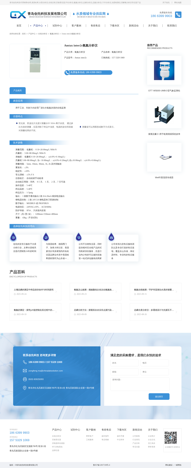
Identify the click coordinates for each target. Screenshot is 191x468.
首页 (19, 25)
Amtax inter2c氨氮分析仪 (70, 34)
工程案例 (89, 440)
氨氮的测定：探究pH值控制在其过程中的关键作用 (34, 311)
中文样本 (120, 440)
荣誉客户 (89, 436)
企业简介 (151, 436)
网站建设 (168, 465)
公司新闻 (136, 436)
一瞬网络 (177, 465)
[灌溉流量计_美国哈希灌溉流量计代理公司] (164, 113)
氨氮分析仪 (54, 34)
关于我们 (153, 25)
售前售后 (95, 25)
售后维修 (105, 440)
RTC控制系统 (57, 447)
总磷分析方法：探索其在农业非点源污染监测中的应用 (94, 311)
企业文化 (151, 440)
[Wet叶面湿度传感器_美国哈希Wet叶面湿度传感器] (164, 157)
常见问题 (136, 447)
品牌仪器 (55, 450)
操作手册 (120, 436)
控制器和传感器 (58, 443)
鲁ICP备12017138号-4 (101, 465)
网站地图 (177, 2)
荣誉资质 (151, 447)
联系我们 (172, 25)
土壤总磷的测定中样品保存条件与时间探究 (34, 290)
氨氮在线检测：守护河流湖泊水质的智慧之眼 (154, 290)
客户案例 (76, 25)
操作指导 (105, 436)
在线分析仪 (42, 34)
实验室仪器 (56, 440)
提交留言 (159, 396)
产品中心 (38, 25)
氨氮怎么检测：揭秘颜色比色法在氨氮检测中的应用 (94, 290)
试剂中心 (57, 25)
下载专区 (114, 25)
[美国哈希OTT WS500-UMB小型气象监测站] (164, 70)
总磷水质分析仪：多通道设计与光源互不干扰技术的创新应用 (154, 311)
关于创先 (166, 2)
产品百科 (136, 443)
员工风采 (151, 443)
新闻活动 (133, 25)
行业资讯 (136, 440)
